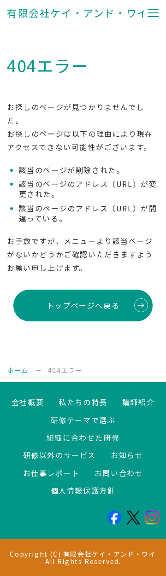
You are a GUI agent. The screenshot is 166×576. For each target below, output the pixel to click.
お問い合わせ (119, 472)
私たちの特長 (83, 401)
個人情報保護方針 (83, 490)
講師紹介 (138, 401)
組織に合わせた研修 (83, 437)
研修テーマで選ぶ (83, 419)
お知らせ (127, 454)
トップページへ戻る (83, 305)
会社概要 (28, 401)
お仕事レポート (51, 472)
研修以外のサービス (59, 454)
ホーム (18, 370)
